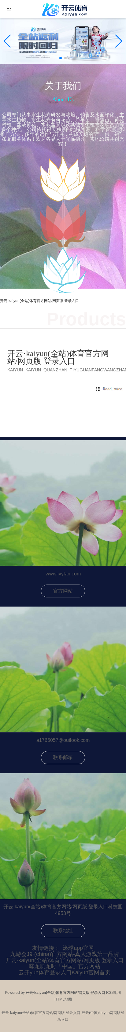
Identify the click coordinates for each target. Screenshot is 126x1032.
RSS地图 (113, 992)
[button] (119, 41)
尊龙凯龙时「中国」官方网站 (64, 966)
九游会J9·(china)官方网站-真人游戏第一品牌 (64, 954)
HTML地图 (63, 999)
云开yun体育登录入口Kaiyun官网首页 (64, 972)
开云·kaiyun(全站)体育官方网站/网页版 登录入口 (65, 960)
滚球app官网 (78, 948)
